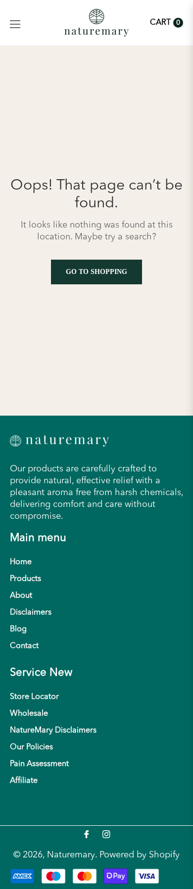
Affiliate (24, 781)
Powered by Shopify (139, 854)
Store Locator (34, 697)
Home (21, 562)
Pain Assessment (39, 764)
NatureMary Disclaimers (53, 730)
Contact (24, 646)
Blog (18, 629)
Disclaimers (30, 613)
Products (25, 579)
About (21, 596)
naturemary (71, 854)
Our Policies (31, 747)
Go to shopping (96, 271)
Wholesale (29, 714)
